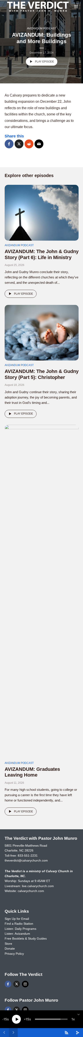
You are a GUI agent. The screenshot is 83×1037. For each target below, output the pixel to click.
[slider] (51, 1019)
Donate (10, 948)
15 (5, 1019)
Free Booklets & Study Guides (26, 938)
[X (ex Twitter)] (16, 984)
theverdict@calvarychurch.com (26, 860)
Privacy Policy (14, 953)
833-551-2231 (28, 855)
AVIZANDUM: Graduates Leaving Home (32, 772)
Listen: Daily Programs (20, 928)
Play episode (44, 61)
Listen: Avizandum (17, 933)
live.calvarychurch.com (38, 886)
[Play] (16, 1019)
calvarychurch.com (31, 891)
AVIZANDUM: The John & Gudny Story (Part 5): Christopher (42, 374)
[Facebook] (8, 984)
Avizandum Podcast (41, 28)
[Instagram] (25, 984)
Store (8, 943)
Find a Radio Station (19, 923)
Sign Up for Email (17, 918)
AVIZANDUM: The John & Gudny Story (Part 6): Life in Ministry (42, 254)
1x (73, 1019)
